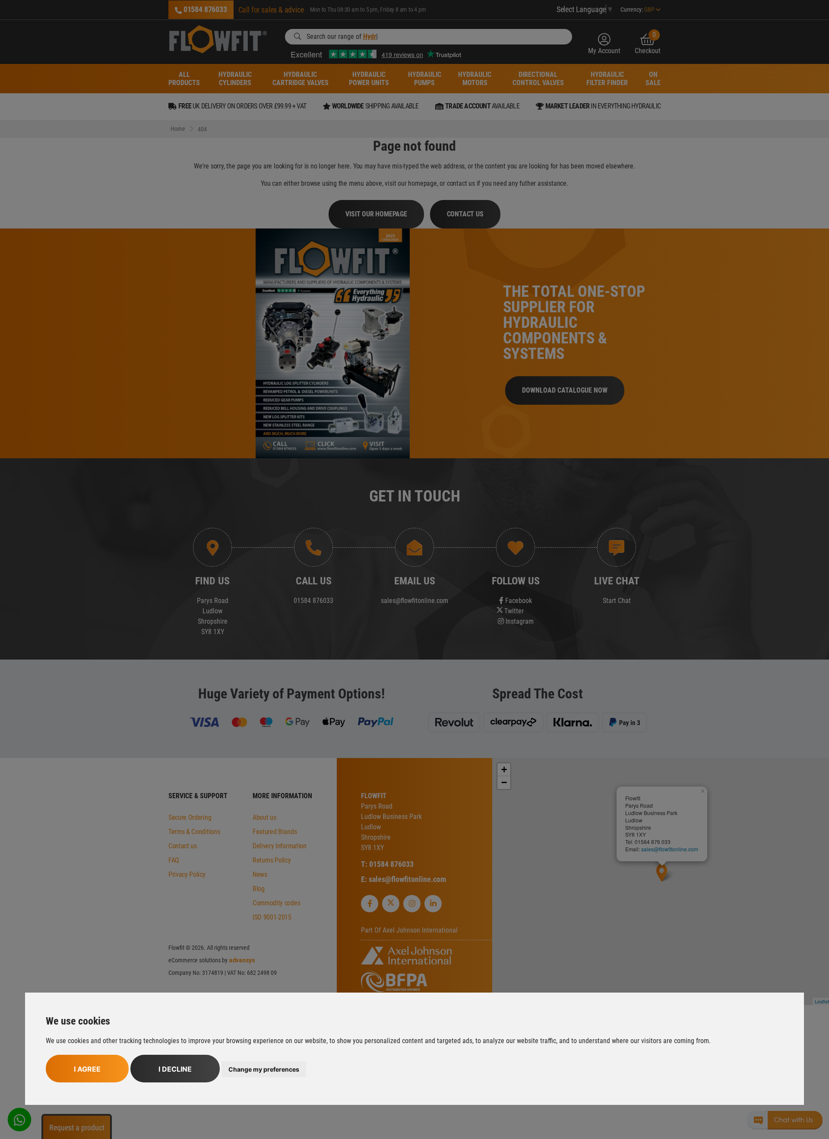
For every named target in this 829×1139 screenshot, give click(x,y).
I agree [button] (87, 1069)
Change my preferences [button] (263, 1069)
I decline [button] (175, 1069)
